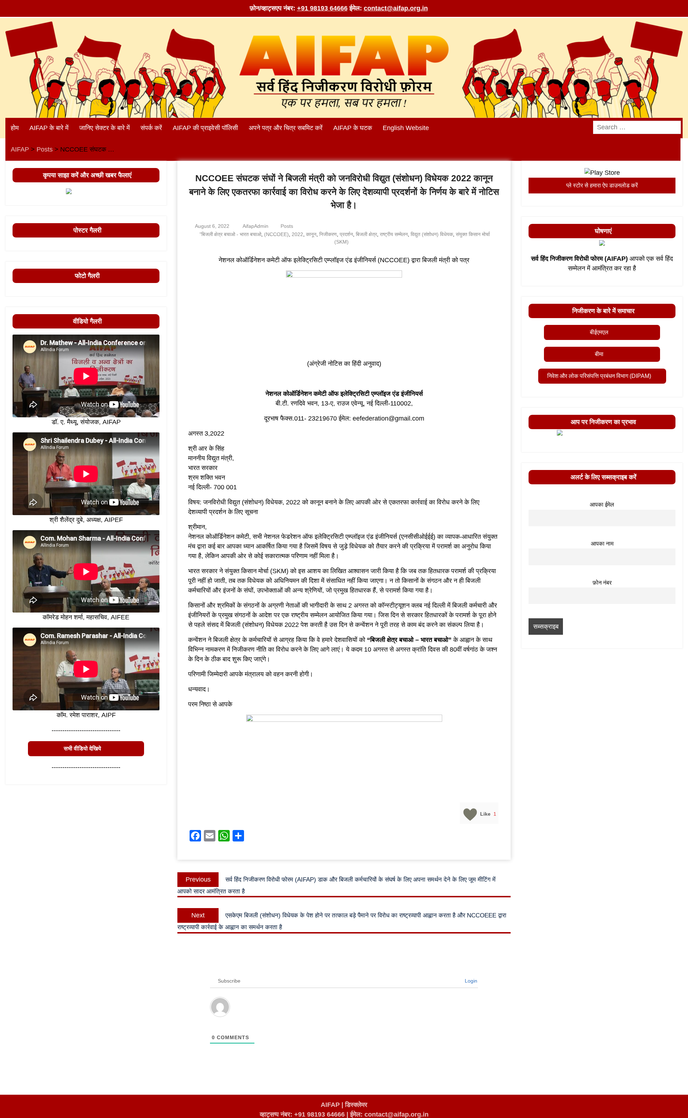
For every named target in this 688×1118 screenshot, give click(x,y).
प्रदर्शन (346, 234)
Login (470, 981)
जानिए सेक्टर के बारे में (104, 127)
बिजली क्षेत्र (366, 234)
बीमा (599, 354)
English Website (406, 127)
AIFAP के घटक (352, 127)
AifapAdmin (255, 226)
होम (15, 127)
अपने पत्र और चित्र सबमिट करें (285, 127)
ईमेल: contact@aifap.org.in (389, 1114)
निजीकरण (328, 234)
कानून (311, 234)
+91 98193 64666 (322, 8)
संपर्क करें (151, 127)
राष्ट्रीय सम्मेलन (394, 234)
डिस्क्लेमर (356, 1104)
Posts (287, 226)
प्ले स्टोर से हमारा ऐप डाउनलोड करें (602, 185)
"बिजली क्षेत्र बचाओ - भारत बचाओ (230, 234)
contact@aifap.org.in (396, 8)
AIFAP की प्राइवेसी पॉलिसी (205, 127)
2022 (297, 234)
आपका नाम (602, 543)
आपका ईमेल (602, 504)
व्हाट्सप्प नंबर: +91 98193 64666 (302, 1114)
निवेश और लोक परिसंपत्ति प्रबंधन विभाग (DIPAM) (599, 376)
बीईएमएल (599, 332)
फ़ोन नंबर (602, 582)
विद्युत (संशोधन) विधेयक (432, 234)
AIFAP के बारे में (48, 127)
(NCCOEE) (276, 234)
